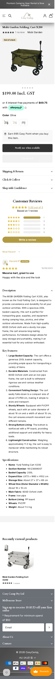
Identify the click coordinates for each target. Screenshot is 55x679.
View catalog (4, 15)
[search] (9, 15)
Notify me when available (27, 147)
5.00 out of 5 (34, 207)
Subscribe (46, 627)
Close (49, 4)
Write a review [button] (26, 239)
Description (9, 290)
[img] (9, 268)
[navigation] (22, 88)
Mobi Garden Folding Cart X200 (15, 578)
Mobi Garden (35, 32)
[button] (13, 218)
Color (9, 115)
